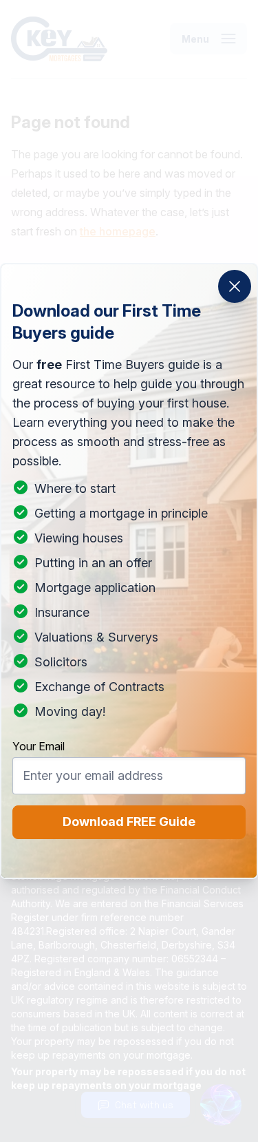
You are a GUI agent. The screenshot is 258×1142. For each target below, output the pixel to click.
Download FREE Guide (129, 821)
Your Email (38, 746)
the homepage (117, 231)
